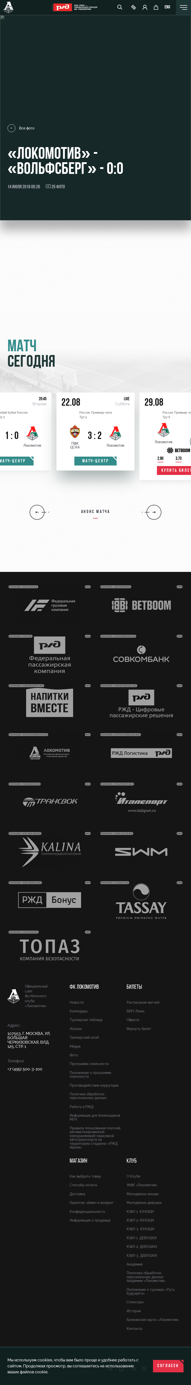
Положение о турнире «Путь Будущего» (151, 1291)
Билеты (134, 987)
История (134, 1311)
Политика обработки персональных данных (88, 1096)
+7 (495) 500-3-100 (24, 1069)
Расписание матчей (143, 1002)
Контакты (134, 1329)
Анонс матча (95, 512)
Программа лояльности (89, 1064)
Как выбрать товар (85, 1176)
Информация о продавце (90, 1220)
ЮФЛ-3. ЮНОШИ (140, 1229)
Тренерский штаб (84, 1037)
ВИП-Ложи (135, 1011)
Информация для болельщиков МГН (95, 1117)
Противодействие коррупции (94, 1085)
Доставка (77, 1194)
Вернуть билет (139, 1029)
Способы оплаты (83, 1185)
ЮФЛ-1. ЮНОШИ (140, 1212)
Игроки (76, 1029)
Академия (135, 1264)
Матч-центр (95, 461)
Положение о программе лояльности (90, 1074)
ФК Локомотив (84, 987)
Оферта (133, 1020)
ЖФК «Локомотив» (142, 1185)
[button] (37, 512)
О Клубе (133, 1176)
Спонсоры (135, 1302)
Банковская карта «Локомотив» (153, 1320)
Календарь (79, 1011)
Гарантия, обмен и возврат (91, 1203)
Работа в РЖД (82, 1107)
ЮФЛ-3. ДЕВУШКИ (142, 1256)
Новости (77, 1002)
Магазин (78, 1161)
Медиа (75, 1046)
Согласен (168, 1366)
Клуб (132, 1161)
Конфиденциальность (87, 1212)
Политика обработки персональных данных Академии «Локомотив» (146, 1277)
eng (167, 7)
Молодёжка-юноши (142, 1194)
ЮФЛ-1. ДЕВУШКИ (141, 1238)
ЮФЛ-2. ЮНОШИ (140, 1220)
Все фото (26, 128)
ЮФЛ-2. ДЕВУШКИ (142, 1247)
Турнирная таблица (86, 1020)
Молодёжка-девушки (144, 1203)
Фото (74, 1055)
